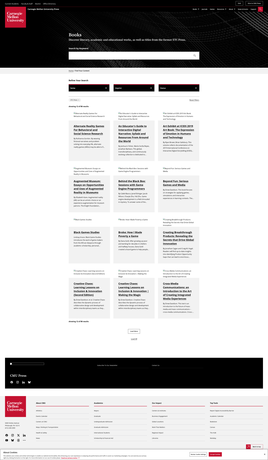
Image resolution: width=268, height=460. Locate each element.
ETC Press (74, 100)
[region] (134, 454)
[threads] (18, 440)
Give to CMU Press (254, 3)
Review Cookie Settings (198, 454)
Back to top (257, 447)
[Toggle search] (260, 9)
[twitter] (18, 435)
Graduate (97, 416)
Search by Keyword (78, 48)
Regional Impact (157, 433)
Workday (213, 438)
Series (72, 88)
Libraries (155, 438)
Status (163, 88)
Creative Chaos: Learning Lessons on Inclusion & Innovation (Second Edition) (88, 289)
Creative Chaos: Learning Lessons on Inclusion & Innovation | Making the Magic (133, 289)
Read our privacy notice (69, 458)
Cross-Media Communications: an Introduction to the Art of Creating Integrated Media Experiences (177, 291)
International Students (102, 433)
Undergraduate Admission (103, 422)
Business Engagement (160, 416)
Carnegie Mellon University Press (43, 9)
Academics (98, 403)
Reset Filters (194, 100)
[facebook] (11, 382)
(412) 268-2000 (10, 428)
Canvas (212, 427)
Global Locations (158, 422)
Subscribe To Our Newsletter (107, 365)
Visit (239, 3)
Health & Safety (41, 433)
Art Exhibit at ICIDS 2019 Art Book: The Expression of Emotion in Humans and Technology (178, 131)
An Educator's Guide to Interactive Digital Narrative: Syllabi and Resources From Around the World (133, 133)
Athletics (39, 411)
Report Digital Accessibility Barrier (222, 411)
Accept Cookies (215, 454)
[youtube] (6, 440)
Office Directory (49, 4)
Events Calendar (41, 416)
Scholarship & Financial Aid (103, 438)
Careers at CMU (41, 422)
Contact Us (155, 365)
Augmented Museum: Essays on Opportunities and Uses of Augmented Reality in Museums (89, 186)
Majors (96, 411)
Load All (134, 339)
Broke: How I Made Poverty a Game (130, 234)
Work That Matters (158, 427)
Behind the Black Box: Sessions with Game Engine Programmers (132, 184)
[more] (24, 440)
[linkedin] (23, 382)
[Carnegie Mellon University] (15, 17)
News (38, 438)
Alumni (38, 4)
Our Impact (157, 403)
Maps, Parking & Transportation (47, 427)
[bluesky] (29, 382)
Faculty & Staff (27, 4)
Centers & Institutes (159, 411)
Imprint (118, 88)
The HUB (213, 433)
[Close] (264, 454)
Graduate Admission (101, 427)
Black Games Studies (86, 232)
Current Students (12, 4)
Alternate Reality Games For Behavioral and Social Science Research (89, 129)
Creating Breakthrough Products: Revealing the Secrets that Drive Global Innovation (178, 238)
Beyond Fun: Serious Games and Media (175, 183)
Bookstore (213, 422)
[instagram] (17, 382)
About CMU (40, 403)
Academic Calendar (217, 416)
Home (71, 71)
